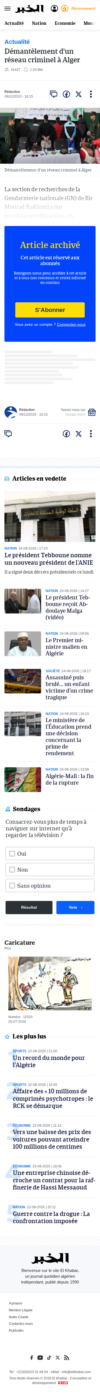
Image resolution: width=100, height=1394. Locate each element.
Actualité (14, 23)
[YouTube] (40, 1357)
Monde (91, 23)
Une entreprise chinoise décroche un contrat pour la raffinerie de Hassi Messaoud (54, 1179)
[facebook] (66, 94)
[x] (79, 94)
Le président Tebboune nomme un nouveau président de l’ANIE (48, 558)
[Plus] (91, 94)
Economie (65, 23)
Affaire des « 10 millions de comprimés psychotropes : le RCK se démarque (53, 1098)
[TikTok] (49, 1357)
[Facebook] (31, 1357)
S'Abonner (50, 309)
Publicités (16, 1331)
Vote (73, 907)
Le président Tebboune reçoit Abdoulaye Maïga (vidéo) (68, 607)
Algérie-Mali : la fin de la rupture (70, 779)
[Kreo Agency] (62, 1383)
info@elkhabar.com (76, 1372)
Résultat (29, 907)
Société (53, 671)
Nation (39, 23)
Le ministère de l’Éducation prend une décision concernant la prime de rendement (68, 736)
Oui (21, 853)
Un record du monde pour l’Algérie (49, 1061)
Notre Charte (18, 1317)
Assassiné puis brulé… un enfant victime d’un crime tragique (69, 687)
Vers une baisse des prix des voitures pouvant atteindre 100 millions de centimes (52, 1139)
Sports (19, 1051)
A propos (15, 1303)
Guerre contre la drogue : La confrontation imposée (51, 1217)
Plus (7, 948)
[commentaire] (53, 94)
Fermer (7, 8)
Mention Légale (20, 1310)
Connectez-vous (71, 324)
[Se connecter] (54, 8)
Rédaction (12, 92)
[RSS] (66, 1357)
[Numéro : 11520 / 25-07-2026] (50, 983)
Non (22, 869)
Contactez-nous (21, 1324)
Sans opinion (34, 885)
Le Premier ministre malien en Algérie (67, 646)
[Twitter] (58, 1357)
